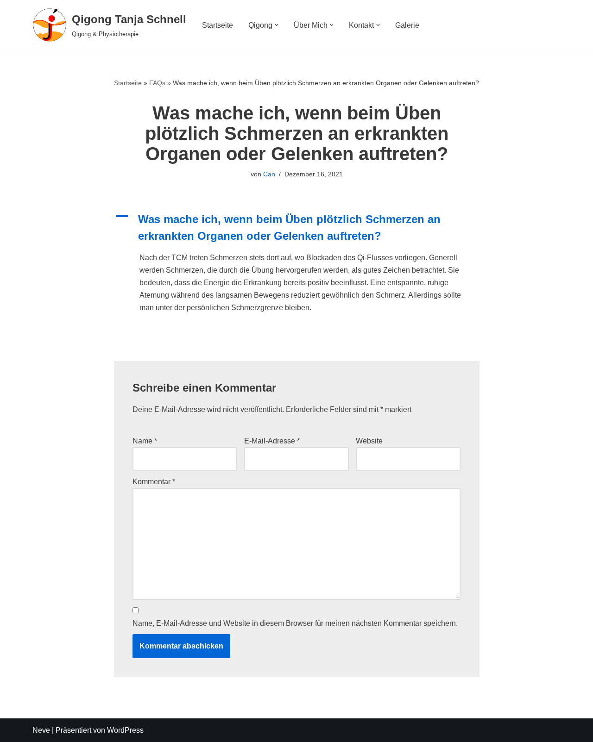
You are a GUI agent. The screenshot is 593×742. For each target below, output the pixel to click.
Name (144, 441)
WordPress (125, 730)
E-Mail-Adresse (272, 441)
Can (269, 174)
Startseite (217, 25)
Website (369, 441)
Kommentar (153, 482)
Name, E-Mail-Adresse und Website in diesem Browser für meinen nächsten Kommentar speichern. (295, 623)
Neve (41, 730)
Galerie (407, 25)
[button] (276, 25)
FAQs (157, 83)
